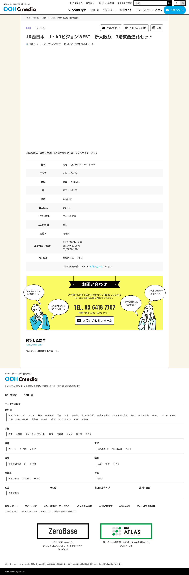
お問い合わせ (177, 10)
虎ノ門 (155, 415)
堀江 (51, 434)
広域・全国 (144, 487)
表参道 (75, 415)
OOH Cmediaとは (106, 3)
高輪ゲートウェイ (16, 415)
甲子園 (23, 449)
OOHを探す (79, 10)
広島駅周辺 (13, 493)
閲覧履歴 (90, 3)
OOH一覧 (94, 10)
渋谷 (59, 415)
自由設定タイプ (102, 487)
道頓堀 (60, 434)
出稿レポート (109, 10)
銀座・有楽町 (103, 415)
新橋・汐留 (144, 415)
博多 (107, 464)
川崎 (76, 419)
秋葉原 (35, 419)
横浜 (53, 419)
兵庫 (7, 443)
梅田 (10, 434)
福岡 (96, 458)
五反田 (31, 415)
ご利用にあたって (11, 511)
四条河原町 (117, 449)
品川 (133, 415)
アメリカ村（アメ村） (36, 434)
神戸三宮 (12, 449)
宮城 (96, 473)
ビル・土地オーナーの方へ (148, 10)
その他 (85, 419)
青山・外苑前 (88, 415)
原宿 (67, 415)
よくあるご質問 (124, 3)
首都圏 (8, 410)
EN (177, 2)
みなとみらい (64, 419)
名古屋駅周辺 (14, 464)
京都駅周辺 (103, 449)
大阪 (7, 428)
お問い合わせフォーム (97, 320)
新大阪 (79, 434)
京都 (96, 443)
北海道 (8, 473)
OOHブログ (126, 10)
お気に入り (77, 3)
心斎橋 (19, 434)
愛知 (7, 458)
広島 (7, 487)
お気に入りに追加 (138, 27)
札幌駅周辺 (13, 479)
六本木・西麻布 (120, 415)
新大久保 (49, 415)
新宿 (40, 415)
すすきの (26, 479)
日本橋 (44, 419)
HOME (28, 18)
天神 (100, 464)
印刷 (159, 27)
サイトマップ (46, 511)
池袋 (10, 419)
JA (183, 2)
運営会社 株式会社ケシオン (64, 511)
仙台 (100, 479)
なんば (69, 434)
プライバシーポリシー (29, 511)
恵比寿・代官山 (169, 415)
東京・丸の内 (22, 419)
